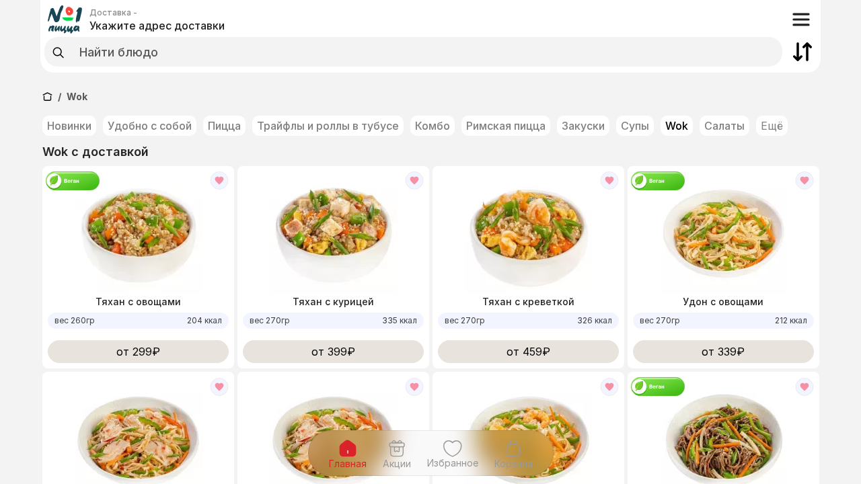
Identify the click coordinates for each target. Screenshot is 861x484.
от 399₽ (333, 351)
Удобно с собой (150, 125)
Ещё (772, 125)
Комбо (432, 125)
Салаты (724, 125)
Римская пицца (506, 125)
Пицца (224, 125)
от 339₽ (723, 351)
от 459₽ (528, 351)
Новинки (69, 125)
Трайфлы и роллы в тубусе (328, 125)
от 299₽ (138, 351)
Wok (676, 125)
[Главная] (47, 96)
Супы (635, 125)
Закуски (583, 125)
